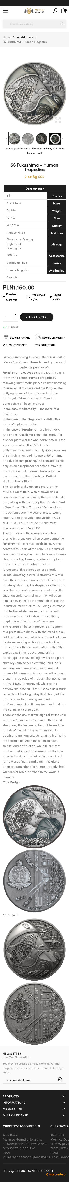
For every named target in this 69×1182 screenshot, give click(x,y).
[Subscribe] (59, 1079)
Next (62, 139)
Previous (6, 139)
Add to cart (38, 317)
